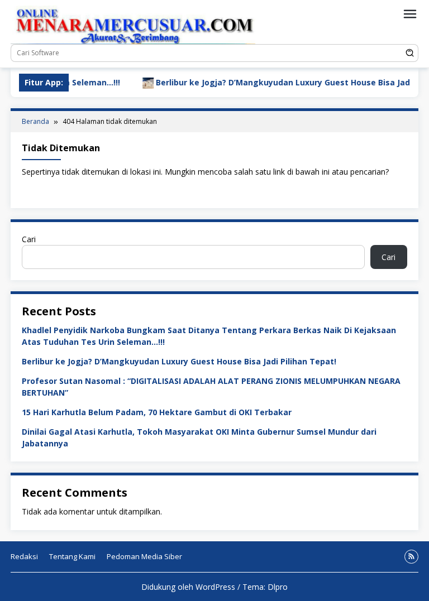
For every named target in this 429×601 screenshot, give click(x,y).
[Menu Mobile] (410, 14)
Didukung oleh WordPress (188, 586)
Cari (29, 239)
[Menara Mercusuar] (133, 23)
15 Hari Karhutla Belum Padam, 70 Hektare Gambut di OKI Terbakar (157, 412)
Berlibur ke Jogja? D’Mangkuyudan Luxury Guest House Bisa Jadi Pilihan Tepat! (179, 361)
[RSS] (411, 557)
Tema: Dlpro (265, 586)
